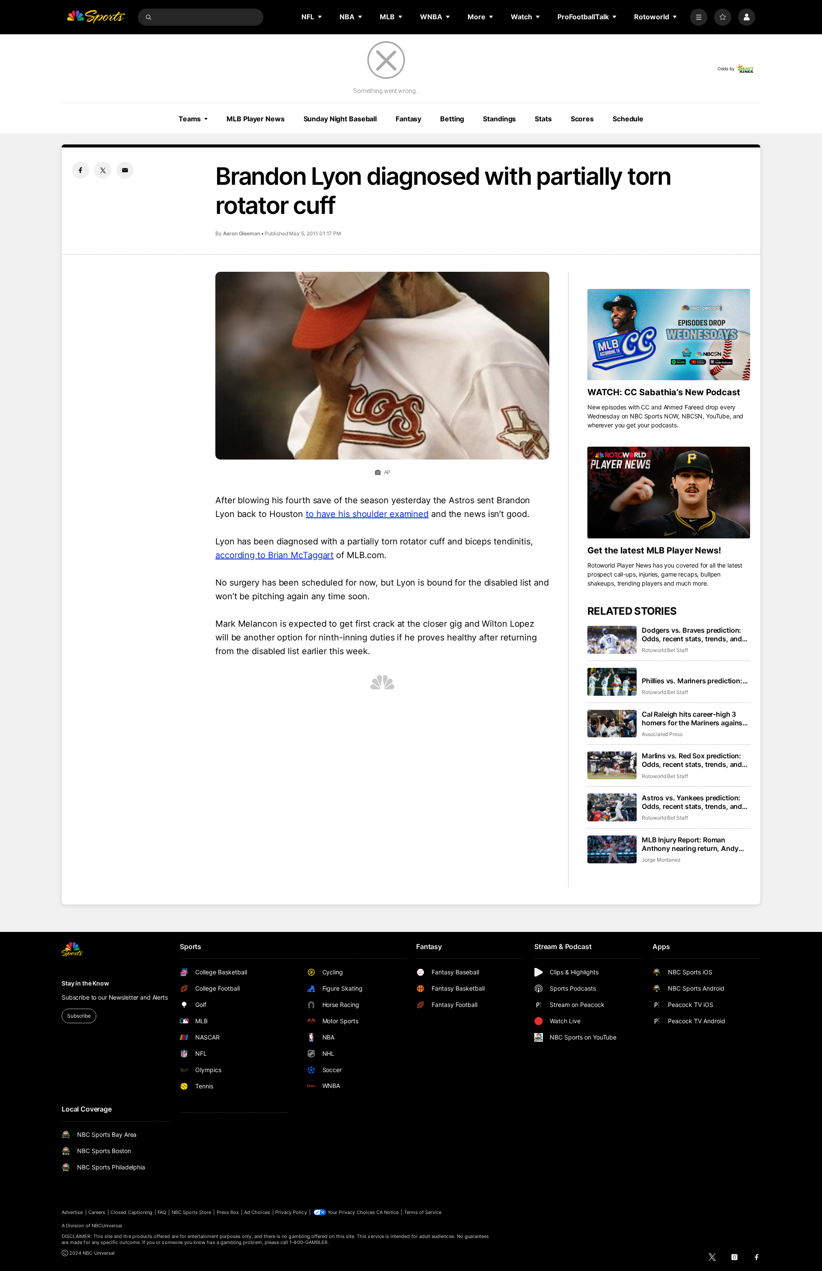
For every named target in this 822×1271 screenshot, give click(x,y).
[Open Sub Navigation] (320, 17)
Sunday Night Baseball (340, 118)
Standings (499, 118)
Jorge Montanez (661, 859)
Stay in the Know (85, 983)
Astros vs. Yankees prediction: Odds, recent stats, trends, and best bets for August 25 (692, 802)
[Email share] (125, 170)
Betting (452, 118)
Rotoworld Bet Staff (665, 650)
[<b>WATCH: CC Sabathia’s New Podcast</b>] (668, 335)
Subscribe (79, 1016)
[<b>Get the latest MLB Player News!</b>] (668, 492)
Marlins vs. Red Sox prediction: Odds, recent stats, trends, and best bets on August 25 (692, 760)
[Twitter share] (102, 170)
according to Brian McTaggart (274, 555)
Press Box (228, 1212)
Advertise (72, 1212)
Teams (190, 118)
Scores (582, 118)
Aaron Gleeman (241, 233)
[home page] (96, 17)
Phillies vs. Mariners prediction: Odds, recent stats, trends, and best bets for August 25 (692, 680)
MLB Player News (255, 118)
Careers (96, 1212)
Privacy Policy (291, 1212)
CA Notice (387, 1212)
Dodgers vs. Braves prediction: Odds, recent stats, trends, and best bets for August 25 (692, 634)
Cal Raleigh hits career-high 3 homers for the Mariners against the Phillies (693, 718)
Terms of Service (423, 1212)
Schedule (628, 118)
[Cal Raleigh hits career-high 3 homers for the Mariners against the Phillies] (612, 724)
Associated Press (662, 734)
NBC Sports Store (191, 1212)
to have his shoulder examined (367, 514)
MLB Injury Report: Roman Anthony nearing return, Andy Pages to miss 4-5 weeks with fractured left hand (690, 844)
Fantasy (408, 118)
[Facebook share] (80, 170)
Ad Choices (257, 1212)
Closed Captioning (131, 1212)
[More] (698, 17)
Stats (543, 118)
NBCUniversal (107, 1226)
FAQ (162, 1212)
